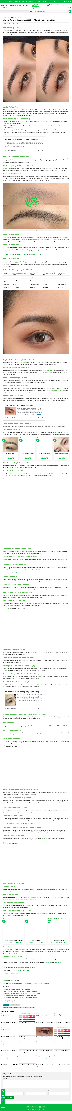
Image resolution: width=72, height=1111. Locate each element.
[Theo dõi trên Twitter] (64, 1)
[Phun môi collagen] (36, 928)
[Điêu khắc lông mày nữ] (10, 444)
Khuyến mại (60, 5)
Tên (4, 1090)
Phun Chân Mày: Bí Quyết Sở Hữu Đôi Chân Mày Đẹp (20, 823)
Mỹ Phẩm (4, 7)
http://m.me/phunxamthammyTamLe (20, 970)
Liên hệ (68, 5)
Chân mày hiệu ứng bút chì (61, 453)
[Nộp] (70, 11)
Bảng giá (47, 5)
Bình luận (5, 1078)
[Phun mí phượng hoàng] (58, 928)
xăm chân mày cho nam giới (15, 1007)
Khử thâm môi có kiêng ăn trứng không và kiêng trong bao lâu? (21, 991)
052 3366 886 (11, 964)
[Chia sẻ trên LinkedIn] (14, 1001)
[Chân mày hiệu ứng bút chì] (61, 444)
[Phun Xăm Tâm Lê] (36, 6)
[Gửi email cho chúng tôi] (66, 1)
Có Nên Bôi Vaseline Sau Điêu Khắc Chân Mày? (17, 989)
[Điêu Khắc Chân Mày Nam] (27, 444)
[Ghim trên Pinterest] (11, 1001)
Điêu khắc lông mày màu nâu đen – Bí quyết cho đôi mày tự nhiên (22, 993)
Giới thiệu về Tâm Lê (15, 5)
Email (27, 1090)
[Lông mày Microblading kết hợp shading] (44, 444)
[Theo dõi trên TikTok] (62, 1)
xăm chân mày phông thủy (28, 1007)
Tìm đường (3, 1093)
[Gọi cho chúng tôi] (68, 1)
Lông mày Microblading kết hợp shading (44, 454)
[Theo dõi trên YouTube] (70, 1)
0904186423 (48, 962)
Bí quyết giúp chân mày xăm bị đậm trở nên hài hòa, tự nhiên (20, 997)
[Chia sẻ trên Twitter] (6, 1001)
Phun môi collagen (36, 940)
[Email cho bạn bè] (9, 1001)
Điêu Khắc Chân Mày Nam (27, 453)
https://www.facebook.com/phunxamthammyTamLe (22, 967)
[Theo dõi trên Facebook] (59, 1)
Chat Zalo (3, 1097)
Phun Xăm (25, 5)
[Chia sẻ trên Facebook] (4, 1001)
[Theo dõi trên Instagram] (60, 1)
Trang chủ (4, 5)
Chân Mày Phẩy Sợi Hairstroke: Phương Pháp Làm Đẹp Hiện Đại (23, 254)
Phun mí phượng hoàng (58, 940)
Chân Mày (12, 1004)
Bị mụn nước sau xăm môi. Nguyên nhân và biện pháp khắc (20, 995)
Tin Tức (53, 5)
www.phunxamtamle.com (10, 977)
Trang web (51, 1090)
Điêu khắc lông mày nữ (10, 453)
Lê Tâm (18, 23)
